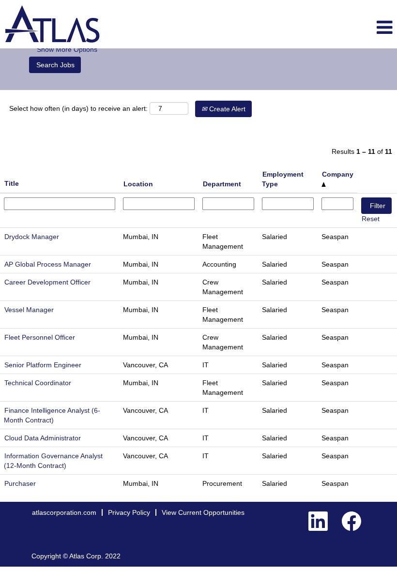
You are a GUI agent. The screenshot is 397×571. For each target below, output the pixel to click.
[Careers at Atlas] (53, 24)
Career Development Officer (47, 282)
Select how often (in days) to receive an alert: (78, 108)
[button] (331, 28)
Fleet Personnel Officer (39, 337)
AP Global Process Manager (47, 264)
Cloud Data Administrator (42, 438)
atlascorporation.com (64, 512)
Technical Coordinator (37, 383)
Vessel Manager (29, 310)
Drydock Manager (31, 236)
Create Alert (226, 109)
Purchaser (20, 483)
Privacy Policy (129, 512)
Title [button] (11, 183)
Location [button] (138, 184)
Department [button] (222, 184)
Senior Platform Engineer (42, 365)
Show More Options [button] (67, 49)
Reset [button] (371, 219)
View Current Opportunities (203, 512)
